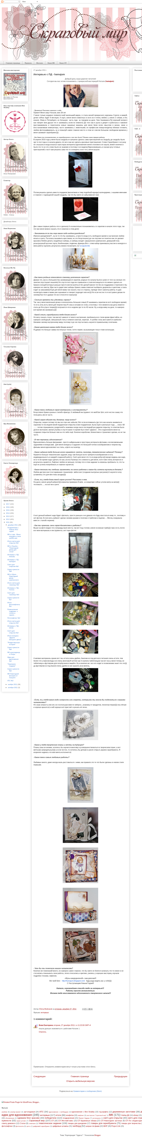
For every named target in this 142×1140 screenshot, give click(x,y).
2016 (8, 507)
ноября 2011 (13, 684)
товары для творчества (131, 1123)
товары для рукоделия (77, 1123)
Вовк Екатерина (46, 1025)
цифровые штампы (61, 1126)
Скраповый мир (37, 1120)
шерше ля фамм (92, 1126)
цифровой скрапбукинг (41, 1126)
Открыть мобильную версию (80, 1081)
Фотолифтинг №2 (13, 618)
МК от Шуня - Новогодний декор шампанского (13, 577)
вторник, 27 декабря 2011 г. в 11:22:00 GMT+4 (72, 1025)
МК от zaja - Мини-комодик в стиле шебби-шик (14, 536)
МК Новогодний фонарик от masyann (13, 675)
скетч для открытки (112, 1118)
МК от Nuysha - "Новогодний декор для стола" (12, 549)
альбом (4, 1112)
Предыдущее (120, 1076)
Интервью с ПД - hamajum (13, 560)
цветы (29, 1126)
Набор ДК (125, 1115)
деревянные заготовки (123, 1112)
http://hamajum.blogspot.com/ (73, 981)
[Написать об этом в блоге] (85, 1009)
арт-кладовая (29, 1112)
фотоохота (20, 1126)
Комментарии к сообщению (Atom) (87, 1091)
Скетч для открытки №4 (13, 632)
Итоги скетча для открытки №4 (13, 542)
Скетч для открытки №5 (13, 565)
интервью (45, 1012)
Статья (23, 1123)
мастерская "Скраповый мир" (96, 1115)
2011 (8, 522)
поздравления (68, 1118)
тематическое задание (50, 1123)
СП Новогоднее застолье (111, 1121)
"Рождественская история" (13, 643)
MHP (105, 1126)
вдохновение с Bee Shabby (83, 1112)
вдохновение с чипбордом (58, 1112)
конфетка (70, 1115)
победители (50, 1118)
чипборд (77, 1126)
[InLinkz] (135, 255)
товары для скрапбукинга (103, 1123)
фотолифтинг (7, 1126)
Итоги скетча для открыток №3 (13, 622)
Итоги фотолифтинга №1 (13, 604)
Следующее (40, 1076)
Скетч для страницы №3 (13, 594)
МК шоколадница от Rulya (13, 653)
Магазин (39, 63)
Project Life (115, 1126)
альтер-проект (15, 1112)
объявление (9, 1118)
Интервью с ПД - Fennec (13, 589)
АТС (41, 1112)
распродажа (97, 1118)
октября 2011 (13, 687)
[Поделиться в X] (87, 1009)
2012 (8, 519)
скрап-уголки (21, 1121)
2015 (8, 510)
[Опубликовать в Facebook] (89, 1009)
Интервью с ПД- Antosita (13, 555)
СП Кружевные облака (86, 1121)
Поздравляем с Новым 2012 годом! (13, 529)
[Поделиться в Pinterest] (92, 1009)
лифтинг (81, 1115)
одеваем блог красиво (28, 1118)
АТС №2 (10, 680)
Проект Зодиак (84, 1118)
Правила (28, 63)
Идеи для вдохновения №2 (13, 659)
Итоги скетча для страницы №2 (13, 584)
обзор (135, 1115)
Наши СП (62, 63)
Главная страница (13, 63)
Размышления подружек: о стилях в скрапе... (12, 612)
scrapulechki (85, 246)
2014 (8, 513)
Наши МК (51, 63)
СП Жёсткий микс (65, 1121)
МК (111, 1114)
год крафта (103, 1112)
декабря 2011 (13, 525)
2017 (8, 504)
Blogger (97, 1135)
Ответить (42, 1032)
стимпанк (32, 1123)
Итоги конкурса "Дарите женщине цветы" (14, 637)
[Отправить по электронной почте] (83, 1009)
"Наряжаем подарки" (11, 665)
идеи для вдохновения (17, 1114)
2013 (8, 516)
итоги (58, 1115)
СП (52, 1121)
